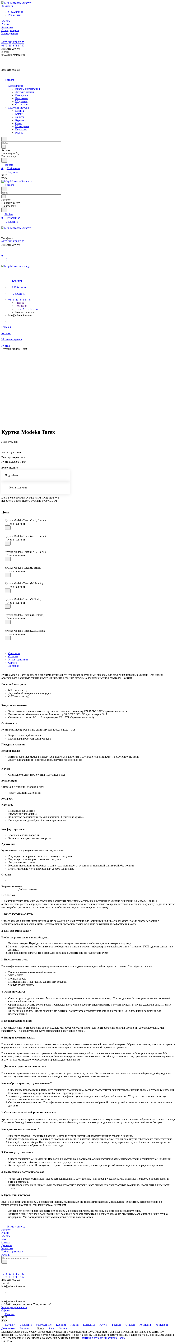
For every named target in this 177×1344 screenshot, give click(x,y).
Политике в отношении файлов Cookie (102, 1337)
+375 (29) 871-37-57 (12, 42)
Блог (4, 1239)
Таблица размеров (12, 1251)
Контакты (7, 1248)
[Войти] (2, 252)
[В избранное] (8, 527)
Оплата (12, 662)
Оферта (5, 1310)
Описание (14, 653)
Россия (5, 1254)
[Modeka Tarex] (103, 384)
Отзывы (13, 656)
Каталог (6, 1229)
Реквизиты (14, 15)
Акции (5, 1232)
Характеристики (18, 659)
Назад (20, 302)
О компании (15, 11)
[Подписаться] (4, 1262)
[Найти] (4, 160)
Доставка (13, 665)
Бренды (5, 1235)
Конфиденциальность (14, 1307)
